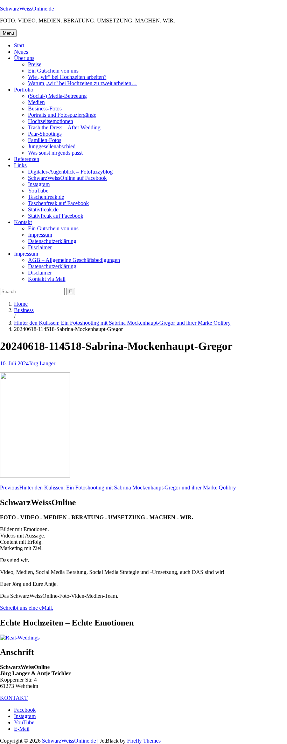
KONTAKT (14, 698)
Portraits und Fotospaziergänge (62, 115)
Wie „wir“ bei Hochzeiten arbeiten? (67, 77)
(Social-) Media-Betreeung (57, 96)
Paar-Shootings (45, 134)
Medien (36, 102)
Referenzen (26, 159)
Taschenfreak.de (46, 197)
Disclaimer (40, 247)
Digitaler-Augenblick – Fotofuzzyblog (70, 172)
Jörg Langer (42, 363)
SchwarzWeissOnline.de (27, 9)
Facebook (25, 710)
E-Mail (21, 729)
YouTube (38, 191)
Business (24, 310)
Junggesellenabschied (52, 146)
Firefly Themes (144, 741)
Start (19, 45)
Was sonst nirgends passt (55, 153)
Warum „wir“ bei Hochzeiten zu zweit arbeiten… (82, 83)
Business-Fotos (45, 108)
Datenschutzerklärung (52, 241)
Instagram (39, 184)
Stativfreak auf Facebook (55, 216)
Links (20, 165)
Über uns (24, 58)
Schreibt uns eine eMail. (26, 608)
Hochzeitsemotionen (50, 121)
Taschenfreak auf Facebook (58, 203)
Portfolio (23, 90)
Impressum (40, 235)
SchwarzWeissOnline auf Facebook (67, 178)
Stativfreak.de (43, 209)
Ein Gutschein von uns (53, 71)
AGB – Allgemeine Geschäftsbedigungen (74, 260)
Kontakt (23, 222)
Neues (21, 52)
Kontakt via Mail (46, 279)
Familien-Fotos (44, 140)
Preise (34, 64)
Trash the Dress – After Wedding (64, 127)
